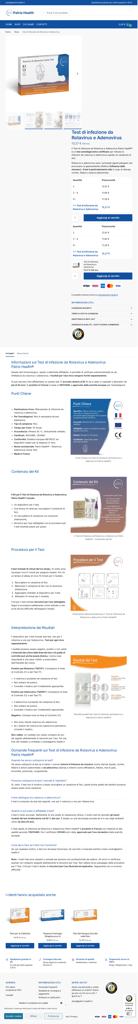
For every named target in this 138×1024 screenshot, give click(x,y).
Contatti (9, 993)
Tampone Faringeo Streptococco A (51, 933)
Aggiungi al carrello (108, 217)
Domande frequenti (47, 985)
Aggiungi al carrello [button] (20, 944)
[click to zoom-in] (44, 73)
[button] (61, 1003)
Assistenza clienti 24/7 (82, 318)
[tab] (11, 350)
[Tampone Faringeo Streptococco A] (52, 914)
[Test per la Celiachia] (20, 914)
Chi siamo (10, 985)
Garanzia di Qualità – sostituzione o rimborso (94, 323)
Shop (16, 32)
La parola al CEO (13, 988)
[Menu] (131, 995)
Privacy (73, 1018)
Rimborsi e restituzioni (49, 996)
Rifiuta (33, 1016)
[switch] (127, 1013)
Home (8, 32)
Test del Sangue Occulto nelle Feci (84, 933)
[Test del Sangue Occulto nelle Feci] (84, 914)
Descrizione (23, 352)
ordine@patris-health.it (108, 295)
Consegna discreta (80, 306)
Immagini (10, 352)
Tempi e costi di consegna (83, 312)
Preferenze (53, 1016)
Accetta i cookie (13, 1016)
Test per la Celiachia (19, 931)
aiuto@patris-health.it (15, 2)
